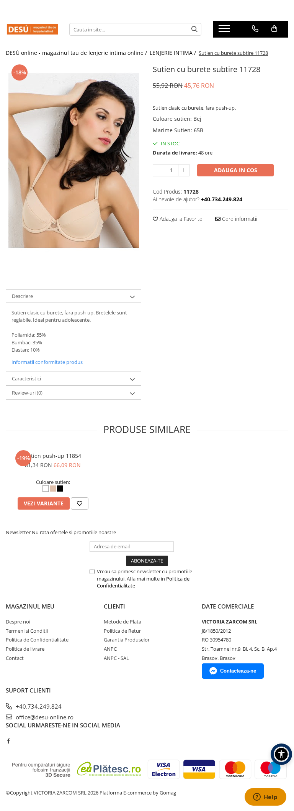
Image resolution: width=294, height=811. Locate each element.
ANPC (110, 648)
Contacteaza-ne (238, 671)
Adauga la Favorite (180, 218)
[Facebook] (8, 740)
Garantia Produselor (127, 639)
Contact (15, 658)
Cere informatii (238, 218)
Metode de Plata (122, 621)
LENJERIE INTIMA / (174, 52)
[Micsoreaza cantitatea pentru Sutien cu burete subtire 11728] (158, 170)
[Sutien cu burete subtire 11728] (73, 161)
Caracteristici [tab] (26, 378)
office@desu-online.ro (44, 717)
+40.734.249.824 (38, 706)
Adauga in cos (235, 170)
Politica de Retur (122, 630)
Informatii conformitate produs (47, 362)
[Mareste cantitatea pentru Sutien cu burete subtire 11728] (183, 170)
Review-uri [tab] (27, 392)
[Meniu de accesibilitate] (281, 754)
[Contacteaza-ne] (255, 28)
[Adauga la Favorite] (79, 503)
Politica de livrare (25, 648)
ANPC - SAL (116, 658)
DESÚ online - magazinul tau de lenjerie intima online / (77, 52)
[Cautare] (194, 29)
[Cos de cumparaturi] (274, 28)
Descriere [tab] (22, 296)
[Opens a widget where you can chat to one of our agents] (265, 797)
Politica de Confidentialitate (37, 639)
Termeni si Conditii (27, 630)
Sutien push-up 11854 (52, 455)
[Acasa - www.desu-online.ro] (32, 29)
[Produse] (225, 30)
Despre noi (18, 621)
